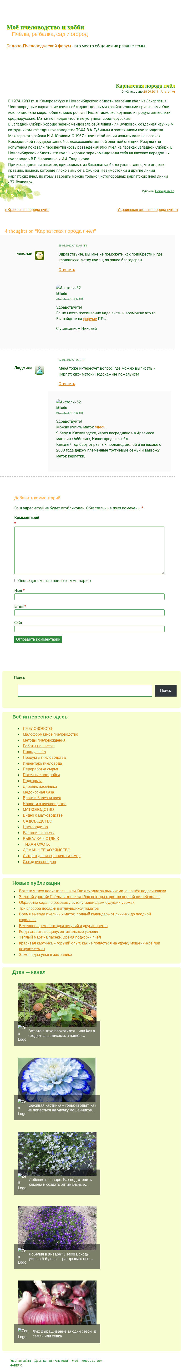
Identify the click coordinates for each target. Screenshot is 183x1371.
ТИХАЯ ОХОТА (36, 844)
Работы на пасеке (39, 746)
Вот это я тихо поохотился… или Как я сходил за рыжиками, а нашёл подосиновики (92, 891)
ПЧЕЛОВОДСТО (37, 729)
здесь (100, 427)
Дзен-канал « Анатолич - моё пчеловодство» (68, 1360)
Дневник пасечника (40, 786)
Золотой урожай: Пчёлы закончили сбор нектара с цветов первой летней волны (89, 897)
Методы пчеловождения (44, 740)
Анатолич (168, 91)
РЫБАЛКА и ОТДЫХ (41, 839)
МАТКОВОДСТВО (38, 810)
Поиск (19, 678)
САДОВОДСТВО (37, 821)
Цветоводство (35, 827)
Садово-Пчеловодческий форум (38, 45)
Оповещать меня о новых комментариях (54, 580)
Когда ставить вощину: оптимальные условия (59, 931)
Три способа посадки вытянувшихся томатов (59, 908)
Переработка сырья (40, 769)
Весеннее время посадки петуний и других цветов (63, 926)
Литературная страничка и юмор (52, 856)
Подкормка (32, 781)
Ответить (67, 269)
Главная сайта (20, 1360)
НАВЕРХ (16, 1365)
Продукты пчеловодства (44, 757)
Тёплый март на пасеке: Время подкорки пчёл (60, 937)
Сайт (18, 622)
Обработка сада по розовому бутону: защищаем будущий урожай (77, 902)
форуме (90, 318)
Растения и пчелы (39, 833)
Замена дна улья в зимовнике (45, 955)
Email (20, 606)
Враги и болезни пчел (42, 798)
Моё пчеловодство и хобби (45, 26)
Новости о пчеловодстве (44, 804)
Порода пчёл (164, 191)
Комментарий (24, 520)
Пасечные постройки (41, 775)
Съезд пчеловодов (39, 862)
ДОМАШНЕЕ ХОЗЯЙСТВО (46, 850)
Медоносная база (38, 792)
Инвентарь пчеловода (42, 763)
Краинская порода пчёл (27, 209)
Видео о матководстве (43, 815)
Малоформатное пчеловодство (50, 734)
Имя (19, 590)
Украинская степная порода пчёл (147, 209)
